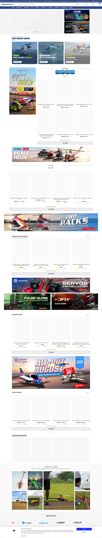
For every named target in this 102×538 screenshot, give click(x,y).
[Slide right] (92, 112)
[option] (38, 21)
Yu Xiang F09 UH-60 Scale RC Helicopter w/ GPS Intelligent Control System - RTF (62, 199)
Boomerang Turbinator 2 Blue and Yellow (21, 420)
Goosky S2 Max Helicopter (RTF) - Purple (83, 134)
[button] (14, 21)
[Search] (48, 4)
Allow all (84, 529)
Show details (23, 535)
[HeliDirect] (76, 15)
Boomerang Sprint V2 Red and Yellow (61, 420)
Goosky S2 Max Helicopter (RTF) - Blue (84, 104)
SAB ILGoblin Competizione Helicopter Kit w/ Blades (80, 265)
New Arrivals (43, 61)
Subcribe (85, 507)
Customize (84, 532)
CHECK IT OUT (70, 61)
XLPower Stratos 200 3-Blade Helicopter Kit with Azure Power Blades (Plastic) (21, 265)
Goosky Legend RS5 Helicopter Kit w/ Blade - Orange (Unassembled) (46, 135)
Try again (65, 143)
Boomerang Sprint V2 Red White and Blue (81, 420)
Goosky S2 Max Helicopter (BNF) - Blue (65, 134)
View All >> (65, 76)
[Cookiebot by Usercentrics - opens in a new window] (14, 536)
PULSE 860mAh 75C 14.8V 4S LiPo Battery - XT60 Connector (46, 105)
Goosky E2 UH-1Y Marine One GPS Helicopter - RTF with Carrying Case (41, 265)
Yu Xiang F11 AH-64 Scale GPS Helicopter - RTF (40, 198)
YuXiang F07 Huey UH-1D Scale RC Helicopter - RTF (82, 199)
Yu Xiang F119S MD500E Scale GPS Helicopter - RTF (19, 199)
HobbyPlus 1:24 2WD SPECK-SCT (41, 342)
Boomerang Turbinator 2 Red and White (41, 420)
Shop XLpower (17, 61)
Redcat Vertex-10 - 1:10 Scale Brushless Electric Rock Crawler (21, 343)
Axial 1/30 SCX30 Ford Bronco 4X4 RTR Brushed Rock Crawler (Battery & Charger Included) (81, 343)
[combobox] (47, 4)
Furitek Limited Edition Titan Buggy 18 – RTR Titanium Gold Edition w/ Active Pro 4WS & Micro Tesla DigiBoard (61, 343)
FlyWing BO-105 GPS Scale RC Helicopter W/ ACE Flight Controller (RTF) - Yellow (65, 105)
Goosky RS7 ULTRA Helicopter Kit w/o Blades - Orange (61, 265)
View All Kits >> (51, 167)
